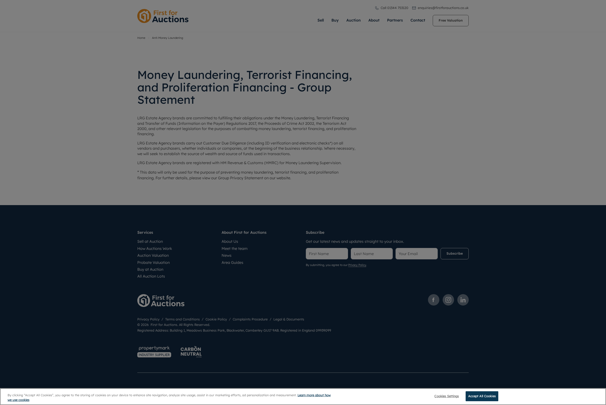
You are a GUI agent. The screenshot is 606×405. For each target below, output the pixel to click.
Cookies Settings (446, 396)
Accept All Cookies (482, 396)
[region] (303, 396)
